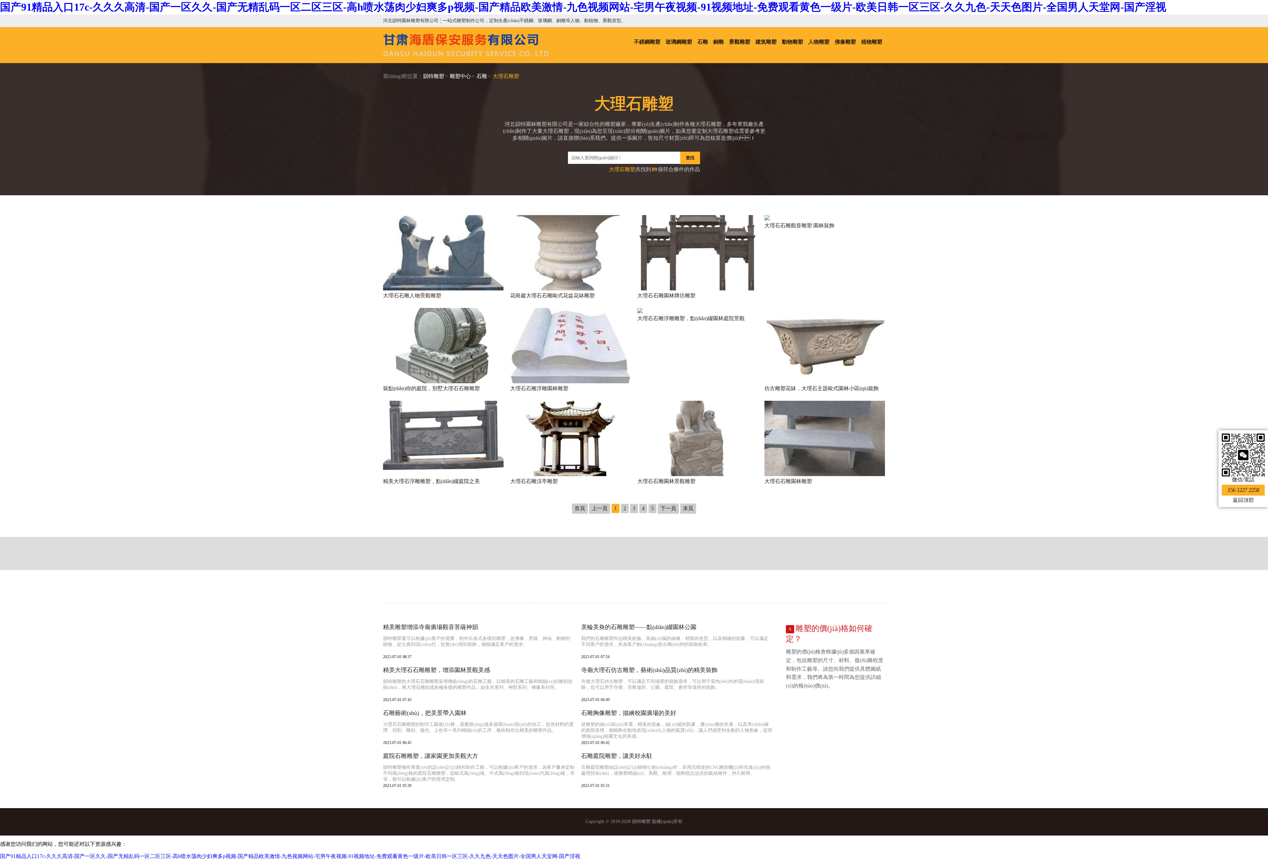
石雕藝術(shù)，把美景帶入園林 (425, 713)
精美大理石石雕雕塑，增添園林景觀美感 (436, 670)
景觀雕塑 (739, 42)
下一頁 (668, 508)
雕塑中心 (460, 76)
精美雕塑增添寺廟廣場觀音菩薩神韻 (430, 627)
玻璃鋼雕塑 (679, 42)
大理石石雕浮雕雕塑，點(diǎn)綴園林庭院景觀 (691, 318)
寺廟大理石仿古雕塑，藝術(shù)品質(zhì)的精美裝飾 (649, 670)
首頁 (580, 508)
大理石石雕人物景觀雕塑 (412, 295)
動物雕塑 (792, 42)
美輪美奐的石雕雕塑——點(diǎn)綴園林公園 (638, 627)
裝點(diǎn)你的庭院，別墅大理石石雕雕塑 (431, 388)
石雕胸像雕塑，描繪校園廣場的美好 (628, 713)
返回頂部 (1243, 500)
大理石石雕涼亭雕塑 (534, 481)
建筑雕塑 (766, 42)
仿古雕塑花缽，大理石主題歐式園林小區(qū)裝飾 (821, 388)
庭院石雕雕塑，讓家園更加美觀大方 (430, 756)
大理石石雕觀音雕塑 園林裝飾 (799, 225)
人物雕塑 (818, 42)
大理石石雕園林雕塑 (788, 481)
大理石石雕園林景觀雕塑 (666, 481)
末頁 (688, 508)
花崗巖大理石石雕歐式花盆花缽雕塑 (552, 295)
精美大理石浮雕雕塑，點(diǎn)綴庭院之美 (431, 481)
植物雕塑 (871, 42)
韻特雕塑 (433, 76)
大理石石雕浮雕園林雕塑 (539, 388)
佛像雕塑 (845, 42)
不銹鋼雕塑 (647, 42)
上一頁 (600, 508)
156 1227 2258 (1243, 490)
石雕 (702, 42)
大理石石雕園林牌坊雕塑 (666, 295)
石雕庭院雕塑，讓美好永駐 (616, 756)
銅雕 (718, 42)
